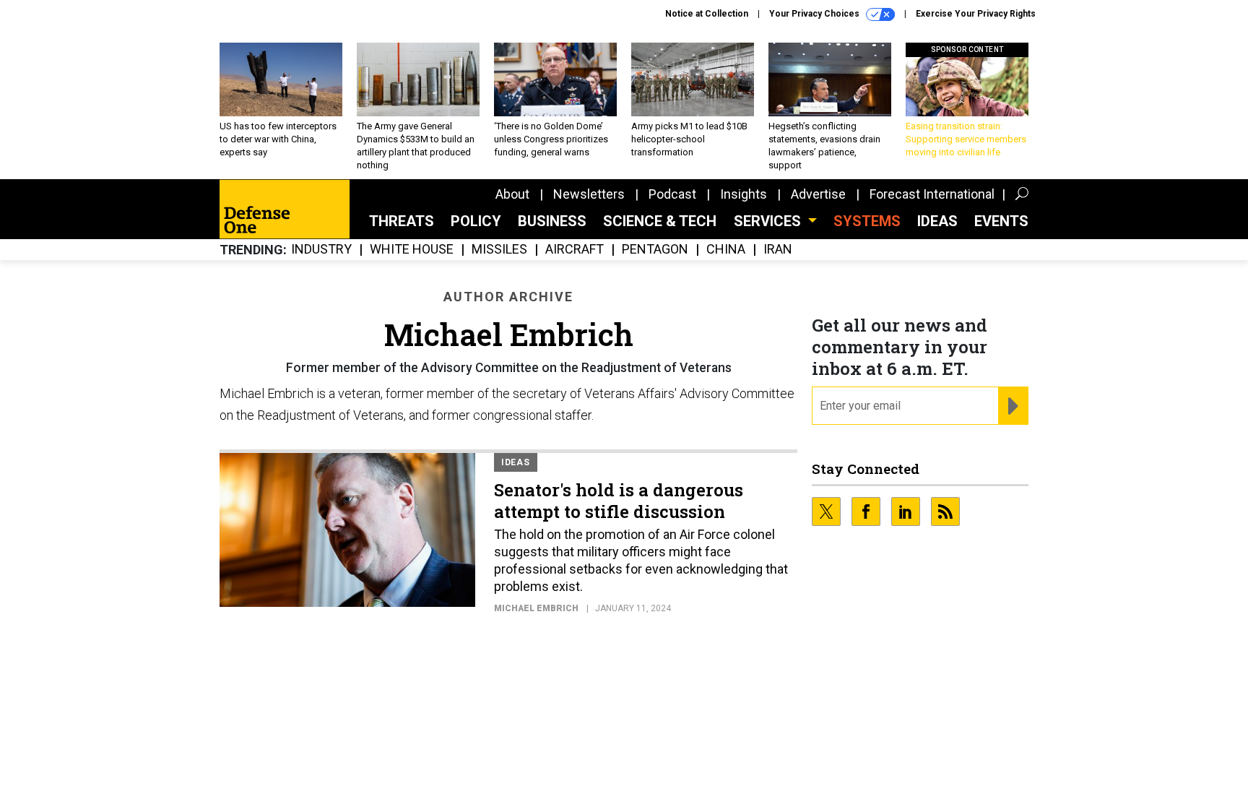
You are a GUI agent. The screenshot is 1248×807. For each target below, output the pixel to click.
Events (1001, 221)
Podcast (672, 194)
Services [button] (769, 221)
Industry (321, 249)
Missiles (499, 249)
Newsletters (589, 194)
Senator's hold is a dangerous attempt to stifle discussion (618, 500)
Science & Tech (659, 221)
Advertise (818, 194)
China (725, 249)
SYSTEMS (867, 221)
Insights (743, 194)
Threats (401, 221)
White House (412, 249)
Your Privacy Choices (815, 14)
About (512, 194)
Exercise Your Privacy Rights (976, 14)
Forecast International (932, 194)
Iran (777, 249)
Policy (476, 221)
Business (552, 221)
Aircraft (574, 249)
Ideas (937, 221)
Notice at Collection (706, 14)
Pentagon (655, 249)
